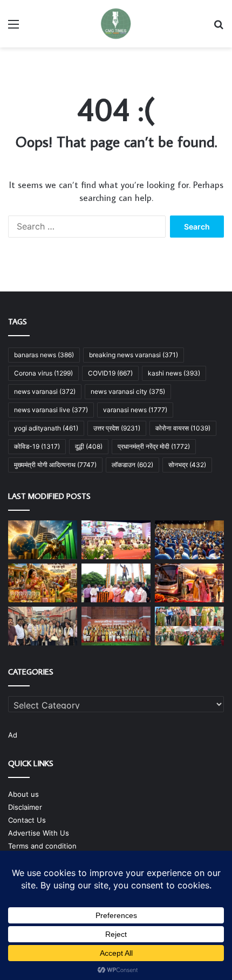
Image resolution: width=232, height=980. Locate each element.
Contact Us (27, 820)
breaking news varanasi (133, 355)
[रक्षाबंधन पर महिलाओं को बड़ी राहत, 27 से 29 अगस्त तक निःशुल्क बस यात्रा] (189, 583)
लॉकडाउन (132, 465)
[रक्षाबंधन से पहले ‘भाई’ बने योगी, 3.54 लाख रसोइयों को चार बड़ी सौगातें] (116, 539)
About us (23, 794)
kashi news (174, 373)
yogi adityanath (46, 428)
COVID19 (110, 373)
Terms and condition (42, 846)
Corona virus (43, 373)
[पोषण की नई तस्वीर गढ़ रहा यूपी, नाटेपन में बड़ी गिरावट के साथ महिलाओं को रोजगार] (42, 583)
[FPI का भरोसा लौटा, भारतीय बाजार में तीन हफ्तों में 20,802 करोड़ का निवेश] (42, 539)
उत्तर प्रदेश (116, 428)
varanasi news (135, 410)
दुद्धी (89, 446)
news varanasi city (128, 391)
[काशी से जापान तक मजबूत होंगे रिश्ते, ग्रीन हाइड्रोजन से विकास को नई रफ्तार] (42, 626)
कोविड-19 (37, 446)
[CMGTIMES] (116, 24)
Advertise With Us (38, 833)
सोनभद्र (187, 465)
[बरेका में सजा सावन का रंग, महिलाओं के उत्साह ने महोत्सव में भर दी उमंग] (189, 626)
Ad (12, 735)
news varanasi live (51, 410)
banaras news (44, 355)
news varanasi (45, 391)
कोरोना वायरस (182, 428)
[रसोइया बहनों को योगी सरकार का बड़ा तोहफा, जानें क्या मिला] (189, 539)
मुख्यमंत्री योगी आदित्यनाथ (55, 465)
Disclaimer (25, 807)
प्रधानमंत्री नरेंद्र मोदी (154, 446)
